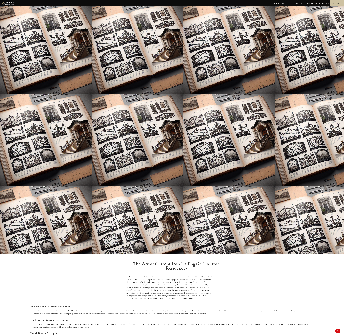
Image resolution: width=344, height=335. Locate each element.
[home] (8, 3)
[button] (276, 3)
